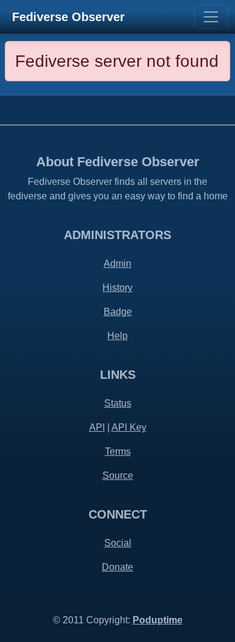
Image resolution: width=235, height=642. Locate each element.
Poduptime (158, 620)
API (97, 427)
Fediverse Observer (68, 16)
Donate (117, 567)
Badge (118, 312)
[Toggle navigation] (211, 17)
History (117, 287)
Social (117, 543)
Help (117, 336)
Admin (117, 263)
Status (117, 403)
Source (117, 475)
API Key (128, 427)
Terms (118, 451)
